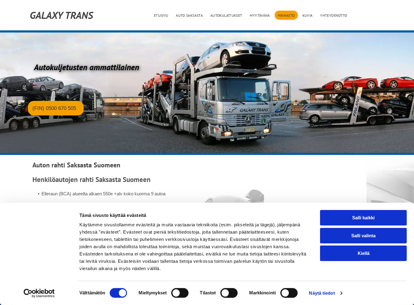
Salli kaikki (363, 217)
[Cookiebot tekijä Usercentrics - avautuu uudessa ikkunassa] (39, 293)
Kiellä (363, 253)
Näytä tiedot (322, 293)
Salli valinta (363, 235)
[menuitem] (162, 15)
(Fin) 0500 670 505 (54, 108)
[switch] (180, 293)
